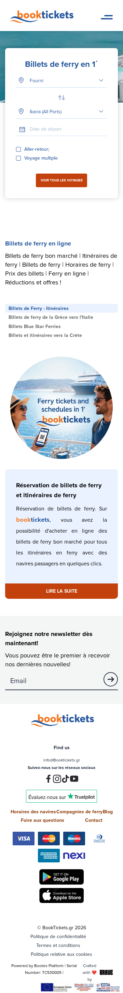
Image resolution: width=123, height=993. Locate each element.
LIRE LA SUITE (61, 591)
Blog (108, 811)
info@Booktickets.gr (61, 760)
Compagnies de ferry (79, 811)
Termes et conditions (58, 945)
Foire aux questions (42, 820)
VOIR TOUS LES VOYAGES (62, 180)
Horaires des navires (33, 811)
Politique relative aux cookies (61, 954)
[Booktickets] (43, 21)
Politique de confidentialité (58, 936)
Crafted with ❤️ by (90, 972)
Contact (93, 820)
